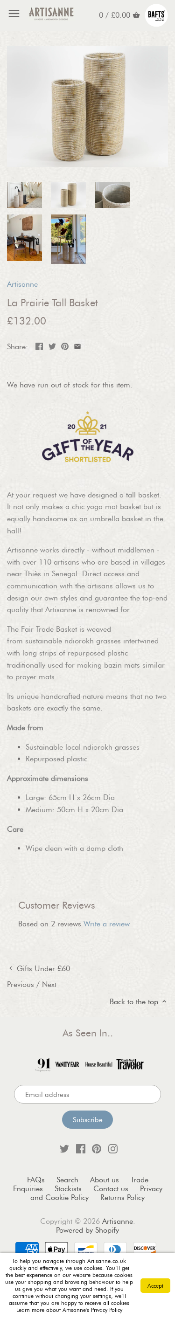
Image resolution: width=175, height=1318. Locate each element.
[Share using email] (77, 345)
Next (49, 984)
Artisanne (22, 284)
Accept (155, 1285)
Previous (20, 984)
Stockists (68, 1188)
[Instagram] (113, 1148)
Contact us (110, 1188)
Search (67, 1179)
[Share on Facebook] (39, 345)
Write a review (107, 923)
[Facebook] (80, 1148)
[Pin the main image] (65, 345)
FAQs (36, 1179)
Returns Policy (122, 1197)
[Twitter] (64, 1148)
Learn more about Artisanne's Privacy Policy (69, 1309)
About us (104, 1179)
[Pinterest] (96, 1148)
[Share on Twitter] (52, 345)
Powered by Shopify (87, 1230)
